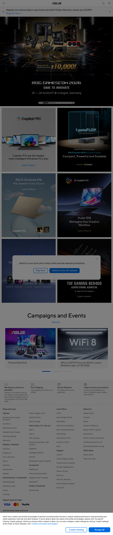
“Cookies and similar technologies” (44, 524)
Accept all (99, 529)
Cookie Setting (76, 529)
